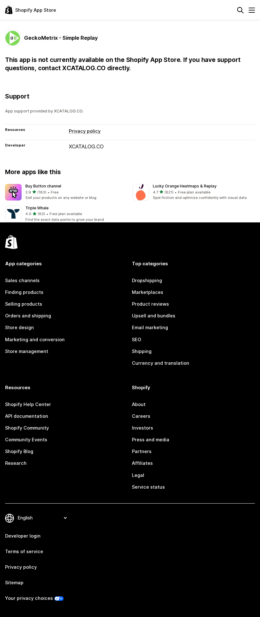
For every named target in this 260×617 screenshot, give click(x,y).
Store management (26, 351)
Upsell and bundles (153, 316)
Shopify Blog (19, 451)
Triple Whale (37, 208)
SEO (136, 339)
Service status (148, 487)
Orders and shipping (28, 316)
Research (16, 463)
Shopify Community (27, 428)
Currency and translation (160, 363)
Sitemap (14, 583)
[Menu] (252, 10)
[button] (66, 192)
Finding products (24, 292)
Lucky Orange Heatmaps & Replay (185, 186)
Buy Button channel (43, 186)
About (139, 404)
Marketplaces (147, 292)
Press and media (150, 440)
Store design (19, 327)
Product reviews (150, 304)
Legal (138, 475)
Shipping (142, 351)
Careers (141, 416)
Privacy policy (85, 131)
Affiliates (142, 463)
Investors (142, 428)
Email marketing (150, 327)
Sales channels (22, 280)
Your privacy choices (29, 598)
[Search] (240, 10)
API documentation (26, 416)
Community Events (26, 440)
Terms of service (24, 551)
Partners (142, 451)
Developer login (23, 536)
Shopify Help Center (28, 404)
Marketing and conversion (35, 339)
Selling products (23, 304)
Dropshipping (147, 280)
